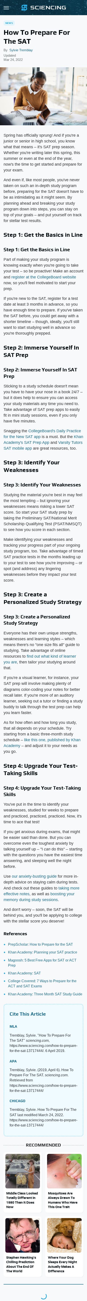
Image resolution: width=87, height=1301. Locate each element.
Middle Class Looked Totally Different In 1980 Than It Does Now (22, 1200)
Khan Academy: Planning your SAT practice (42, 952)
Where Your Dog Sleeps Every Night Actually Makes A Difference (62, 1264)
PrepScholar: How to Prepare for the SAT (40, 944)
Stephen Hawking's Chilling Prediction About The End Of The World (21, 1264)
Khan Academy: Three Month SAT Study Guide (45, 994)
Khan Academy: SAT (24, 973)
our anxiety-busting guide (34, 876)
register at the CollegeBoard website (43, 277)
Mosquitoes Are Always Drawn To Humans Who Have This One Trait (62, 1200)
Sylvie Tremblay (21, 50)
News (9, 23)
